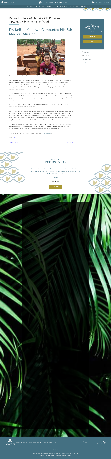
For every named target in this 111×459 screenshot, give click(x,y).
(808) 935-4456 (73, 405)
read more (55, 186)
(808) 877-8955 (73, 420)
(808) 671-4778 (33, 424)
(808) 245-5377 (73, 433)
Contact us (73, 6)
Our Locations (85, 6)
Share (38, 300)
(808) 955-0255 (33, 400)
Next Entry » (70, 142)
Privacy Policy (54, 442)
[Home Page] (53, 2)
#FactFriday (32, 271)
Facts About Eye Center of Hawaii (47, 455)
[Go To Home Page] (11, 442)
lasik (92, 41)
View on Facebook (32, 300)
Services (49, 6)
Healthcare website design (26, 442)
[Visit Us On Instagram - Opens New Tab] (104, 442)
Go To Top (55, 449)
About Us (29, 6)
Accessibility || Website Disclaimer (63, 455)
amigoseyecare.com (46, 133)
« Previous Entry (13, 142)
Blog (15, 137)
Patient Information (61, 6)
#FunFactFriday (33, 311)
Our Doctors (39, 6)
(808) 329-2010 (73, 396)
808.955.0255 (75, 453)
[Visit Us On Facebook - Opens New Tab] (101, 442)
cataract (92, 37)
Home (21, 6)
